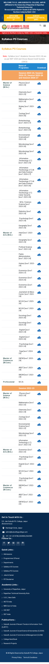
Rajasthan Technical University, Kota (16, 593)
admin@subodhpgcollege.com (17, 532)
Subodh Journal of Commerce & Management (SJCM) (23, 635)
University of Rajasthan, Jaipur (15, 589)
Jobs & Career (9, 575)
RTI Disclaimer (9, 579)
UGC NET (7, 610)
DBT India (7, 614)
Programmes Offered (11, 558)
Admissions (8, 554)
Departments (8, 562)
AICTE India (8, 602)
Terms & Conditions (30, 657)
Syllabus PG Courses (11, 571)
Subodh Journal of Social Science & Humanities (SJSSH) (24, 631)
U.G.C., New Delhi (9, 597)
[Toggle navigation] (44, 26)
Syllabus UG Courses (11, 567)
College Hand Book (10, 639)
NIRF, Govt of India (10, 606)
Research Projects (10, 643)
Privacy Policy (17, 657)
